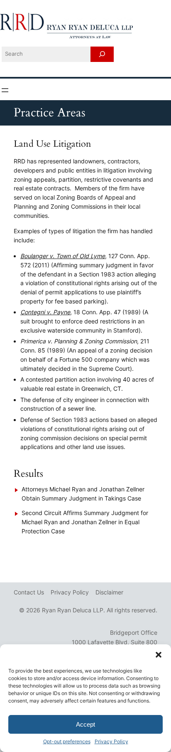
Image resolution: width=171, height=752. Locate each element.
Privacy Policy (111, 741)
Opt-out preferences (66, 741)
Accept (85, 724)
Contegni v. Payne (45, 312)
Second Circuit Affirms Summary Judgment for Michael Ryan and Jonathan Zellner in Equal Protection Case (85, 522)
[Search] (102, 54)
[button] (158, 655)
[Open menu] (5, 90)
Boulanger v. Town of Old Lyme (62, 255)
